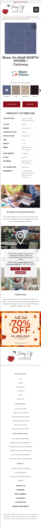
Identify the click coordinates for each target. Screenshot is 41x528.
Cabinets (20, 480)
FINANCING (30, 104)
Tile (20, 379)
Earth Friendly (20, 494)
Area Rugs (20, 399)
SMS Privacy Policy (23, 519)
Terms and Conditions (28, 516)
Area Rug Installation (20, 429)
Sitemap (34, 519)
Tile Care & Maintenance (20, 438)
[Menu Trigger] (36, 10)
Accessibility (15, 516)
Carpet (15, 17)
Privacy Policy (9, 519)
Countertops (20, 502)
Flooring (9, 17)
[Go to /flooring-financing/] (20, 287)
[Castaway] (6, 90)
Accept (15, 269)
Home (4, 17)
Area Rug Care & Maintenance (21, 458)
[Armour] (34, 90)
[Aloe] (16, 90)
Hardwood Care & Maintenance (20, 446)
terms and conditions (13, 264)
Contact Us (11, 104)
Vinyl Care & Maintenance (20, 454)
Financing (20, 490)
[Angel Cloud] (25, 90)
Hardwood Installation (20, 417)
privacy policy (23, 262)
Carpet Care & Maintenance (20, 442)
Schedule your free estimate (20, 476)
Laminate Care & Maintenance (20, 450)
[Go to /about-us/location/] (20, 245)
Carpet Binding (20, 472)
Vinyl (20, 395)
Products (21, 17)
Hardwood (20, 387)
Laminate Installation (20, 421)
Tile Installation (20, 409)
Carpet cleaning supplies (20, 468)
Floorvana (20, 498)
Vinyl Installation (20, 425)
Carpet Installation (20, 413)
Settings (20, 272)
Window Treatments (20, 506)
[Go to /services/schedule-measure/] (20, 203)
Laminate (20, 391)
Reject (25, 269)
